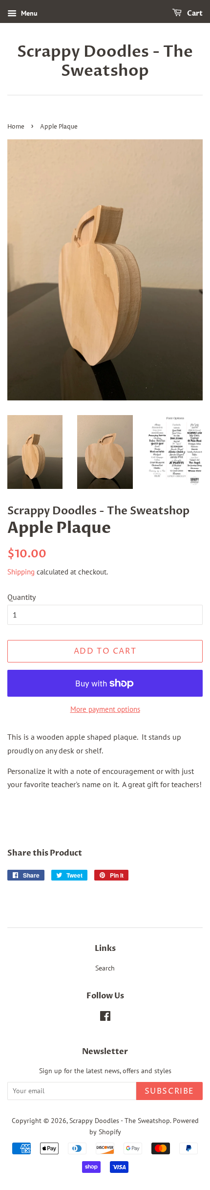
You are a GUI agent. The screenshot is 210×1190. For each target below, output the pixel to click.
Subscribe (169, 1091)
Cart (194, 13)
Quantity (21, 597)
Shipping (21, 571)
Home (15, 127)
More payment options (105, 709)
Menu (28, 13)
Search (105, 968)
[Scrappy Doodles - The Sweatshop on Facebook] (105, 1018)
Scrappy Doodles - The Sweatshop (105, 61)
